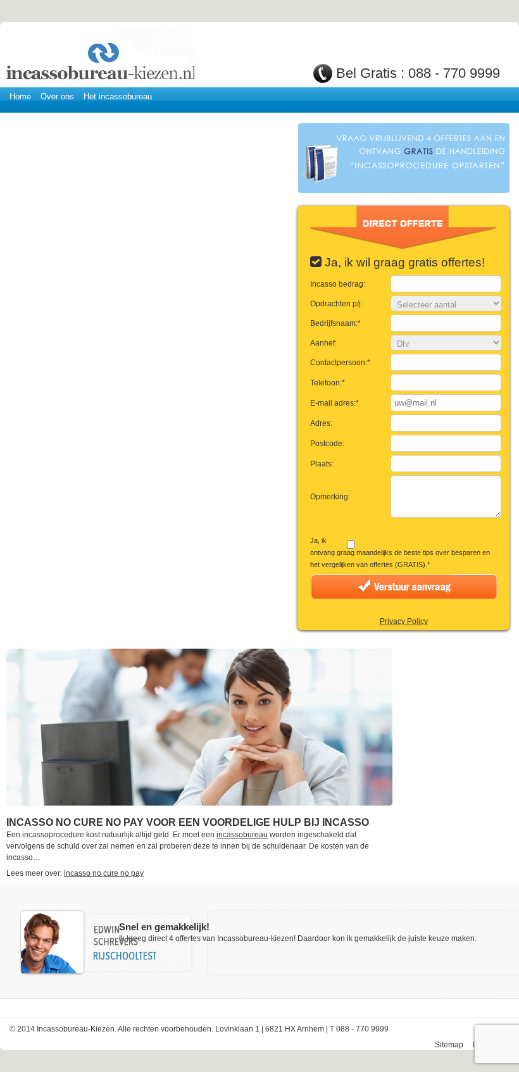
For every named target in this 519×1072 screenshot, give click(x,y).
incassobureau (242, 834)
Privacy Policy (404, 621)
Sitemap (449, 1044)
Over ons (57, 96)
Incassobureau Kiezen (99, 55)
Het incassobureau (118, 96)
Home (20, 96)
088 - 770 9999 (454, 73)
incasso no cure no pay (104, 873)
